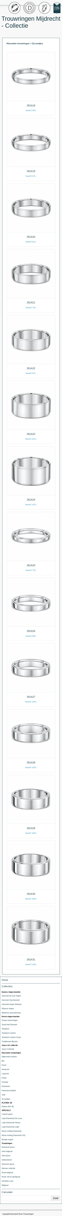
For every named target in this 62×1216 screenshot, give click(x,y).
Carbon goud (7, 1114)
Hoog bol (5, 1069)
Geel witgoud (7, 1151)
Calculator (7, 1192)
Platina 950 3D (8, 1107)
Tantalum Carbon (9, 1033)
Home (5, 980)
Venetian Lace (7, 1181)
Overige (5, 1082)
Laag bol (5, 1074)
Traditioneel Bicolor (10, 1041)
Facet (4, 1065)
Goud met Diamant (9, 1025)
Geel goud (6, 1156)
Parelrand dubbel (9, 1090)
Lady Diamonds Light (10, 1127)
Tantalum (5, 1029)
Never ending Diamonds (12, 1131)
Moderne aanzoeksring (11, 1013)
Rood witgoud (7, 1173)
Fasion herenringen (10, 1020)
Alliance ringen (8, 1008)
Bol (3, 1061)
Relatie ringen (7, 1140)
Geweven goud (8, 1164)
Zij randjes (6, 1099)
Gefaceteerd (7, 1160)
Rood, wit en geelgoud (11, 1177)
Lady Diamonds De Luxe (12, 1118)
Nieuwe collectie (8, 1168)
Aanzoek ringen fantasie (12, 1004)
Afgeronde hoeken (9, 1057)
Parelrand (6, 1086)
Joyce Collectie (8, 1049)
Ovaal (4, 1078)
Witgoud (5, 1185)
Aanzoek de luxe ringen (11, 996)
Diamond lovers (8, 1147)
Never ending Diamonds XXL (14, 1135)
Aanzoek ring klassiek (11, 1000)
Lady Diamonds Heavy (11, 1123)
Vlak (3, 1095)
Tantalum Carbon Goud (11, 1037)
